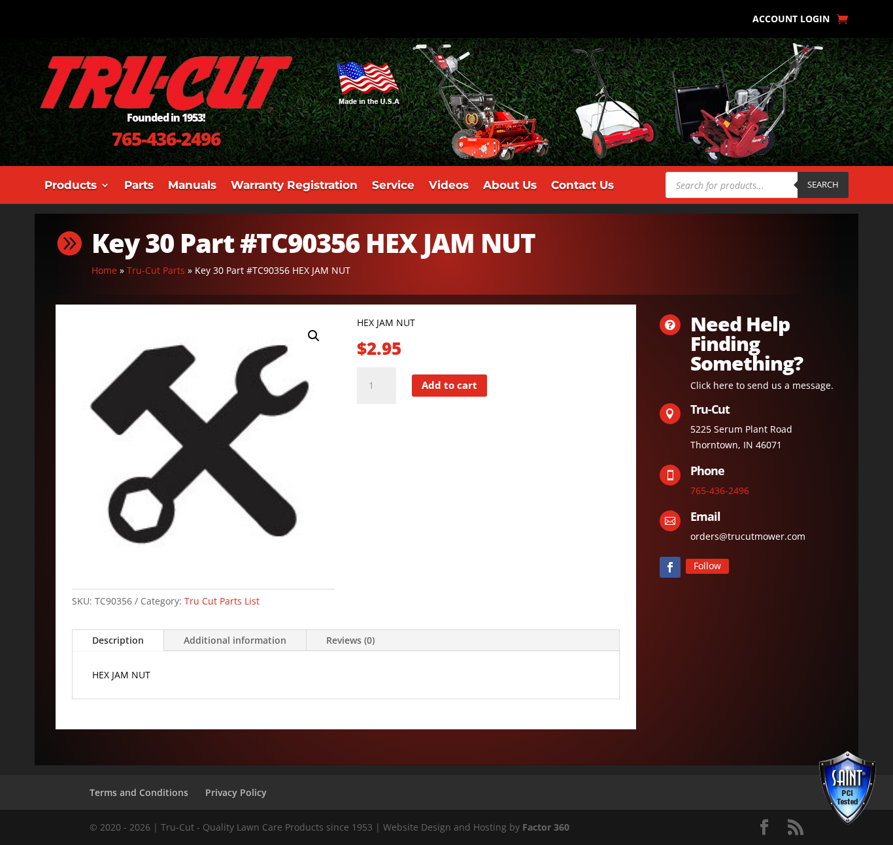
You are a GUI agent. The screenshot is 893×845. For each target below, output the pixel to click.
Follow (707, 565)
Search (823, 184)
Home (104, 270)
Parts (139, 185)
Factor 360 (545, 827)
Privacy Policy (236, 792)
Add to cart (449, 384)
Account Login (791, 19)
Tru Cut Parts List (222, 601)
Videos (449, 185)
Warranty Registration (294, 185)
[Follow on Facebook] (670, 567)
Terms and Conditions (139, 792)
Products (70, 185)
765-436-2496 (166, 138)
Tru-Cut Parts (156, 270)
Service (393, 185)
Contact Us (582, 185)
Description (118, 640)
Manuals (192, 185)
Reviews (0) (350, 640)
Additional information (235, 640)
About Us (510, 185)
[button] (314, 336)
